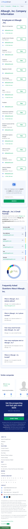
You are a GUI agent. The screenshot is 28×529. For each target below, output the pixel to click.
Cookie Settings (5, 527)
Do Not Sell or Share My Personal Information (12, 469)
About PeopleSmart (6, 439)
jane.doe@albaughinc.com (9, 259)
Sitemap (3, 473)
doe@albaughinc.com (8, 253)
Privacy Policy (6, 426)
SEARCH (14, 201)
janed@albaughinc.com (8, 229)
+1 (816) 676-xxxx (8, 85)
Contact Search (4, 448)
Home (2, 6)
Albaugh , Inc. (15, 6)
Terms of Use (20, 424)
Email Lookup (4, 458)
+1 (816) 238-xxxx (8, 176)
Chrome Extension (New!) (7, 460)
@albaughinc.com (9, 30)
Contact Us (3, 464)
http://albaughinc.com (9, 306)
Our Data (3, 453)
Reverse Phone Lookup (6, 455)
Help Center (4, 467)
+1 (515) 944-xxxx (9, 144)
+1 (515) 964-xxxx (9, 33)
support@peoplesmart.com (10, 488)
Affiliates (3, 442)
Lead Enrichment (5, 451)
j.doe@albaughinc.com (8, 235)
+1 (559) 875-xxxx (9, 97)
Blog (2, 444)
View (21, 27)
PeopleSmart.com (6, 427)
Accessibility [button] (3, 524)
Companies (8, 6)
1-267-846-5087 (7, 490)
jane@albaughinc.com (8, 247)
